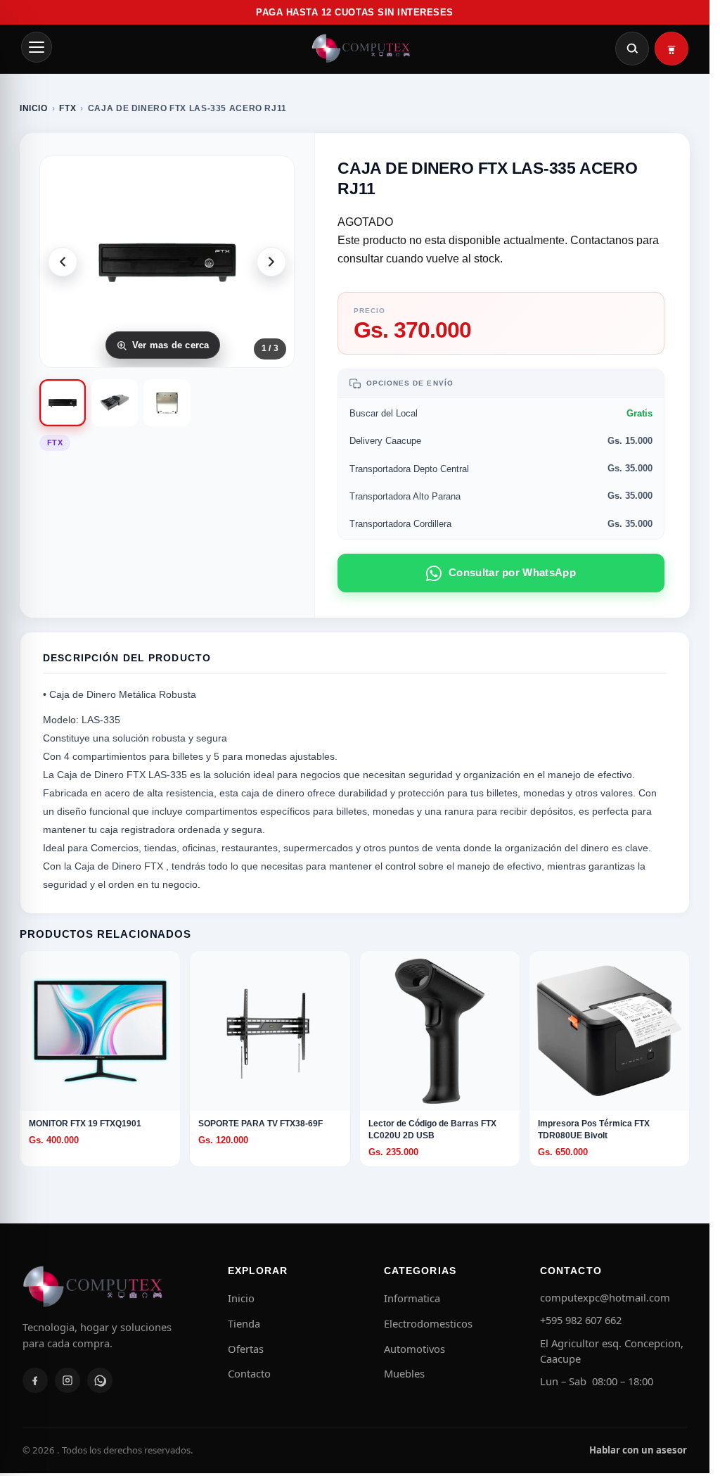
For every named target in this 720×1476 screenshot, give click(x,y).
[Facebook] (35, 1380)
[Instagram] (67, 1380)
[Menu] (36, 47)
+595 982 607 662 (581, 1320)
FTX (67, 108)
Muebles (404, 1373)
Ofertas (246, 1349)
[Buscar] (632, 48)
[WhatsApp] (99, 1380)
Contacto (249, 1373)
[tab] (62, 402)
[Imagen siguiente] (271, 261)
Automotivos (414, 1349)
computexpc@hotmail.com (605, 1297)
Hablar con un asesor (638, 1450)
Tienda (244, 1323)
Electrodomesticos (428, 1323)
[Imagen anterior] (62, 261)
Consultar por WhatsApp (512, 572)
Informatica (412, 1298)
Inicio (34, 108)
